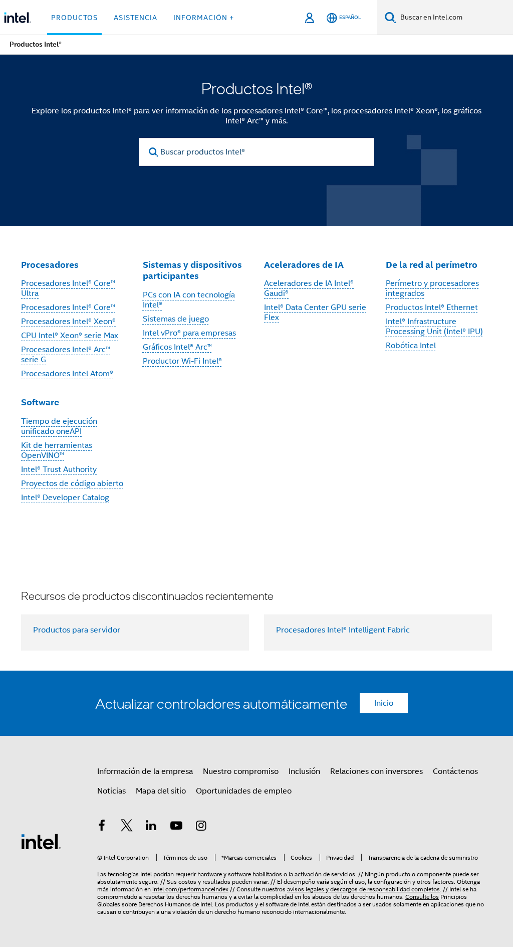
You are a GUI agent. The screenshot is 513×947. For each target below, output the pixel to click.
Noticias (111, 791)
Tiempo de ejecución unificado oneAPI (59, 426)
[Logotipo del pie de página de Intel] (41, 841)
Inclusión (304, 771)
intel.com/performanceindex (190, 889)
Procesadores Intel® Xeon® (68, 322)
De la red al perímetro (431, 264)
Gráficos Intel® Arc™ (177, 347)
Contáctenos (455, 771)
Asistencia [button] (135, 17)
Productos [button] (74, 17)
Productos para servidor (76, 630)
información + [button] (203, 17)
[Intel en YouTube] (176, 827)
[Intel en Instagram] (200, 827)
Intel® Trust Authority (59, 469)
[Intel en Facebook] (101, 827)
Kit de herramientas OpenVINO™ (56, 450)
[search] (153, 152)
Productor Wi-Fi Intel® (182, 361)
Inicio (383, 703)
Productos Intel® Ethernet (432, 307)
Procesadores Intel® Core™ (68, 307)
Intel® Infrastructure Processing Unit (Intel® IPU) (434, 327)
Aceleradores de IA (304, 264)
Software (40, 402)
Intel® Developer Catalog (65, 498)
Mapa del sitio (161, 791)
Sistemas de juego (176, 319)
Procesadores (50, 264)
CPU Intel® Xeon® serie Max (69, 336)
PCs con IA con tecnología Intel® (189, 300)
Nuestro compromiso (241, 771)
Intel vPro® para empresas (189, 333)
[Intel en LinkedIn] (151, 827)
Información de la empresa (145, 771)
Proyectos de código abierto (72, 484)
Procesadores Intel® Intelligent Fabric (343, 630)
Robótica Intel (411, 346)
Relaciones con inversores (376, 771)
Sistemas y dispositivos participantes (192, 270)
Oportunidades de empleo (244, 791)
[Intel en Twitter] (126, 827)
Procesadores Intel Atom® (67, 374)
